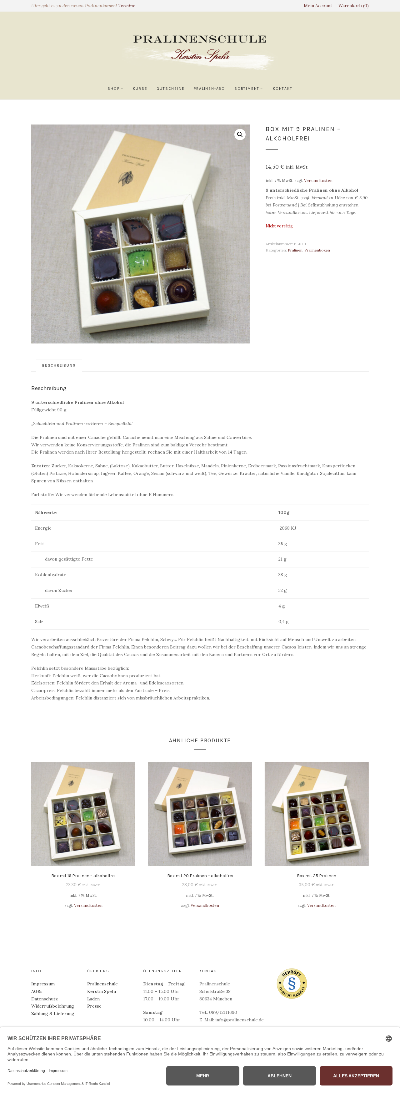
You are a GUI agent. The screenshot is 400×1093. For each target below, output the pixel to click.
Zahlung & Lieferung (52, 1013)
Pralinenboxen (317, 250)
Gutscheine (170, 88)
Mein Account (318, 5)
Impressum (43, 984)
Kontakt (282, 88)
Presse (94, 1006)
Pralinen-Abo (209, 88)
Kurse (140, 88)
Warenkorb (352, 5)
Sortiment (246, 88)
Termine (126, 5)
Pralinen (295, 250)
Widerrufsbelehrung (52, 1006)
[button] (240, 134)
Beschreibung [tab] (59, 365)
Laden (93, 999)
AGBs (36, 991)
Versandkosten (318, 180)
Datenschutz (44, 999)
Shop (113, 88)
